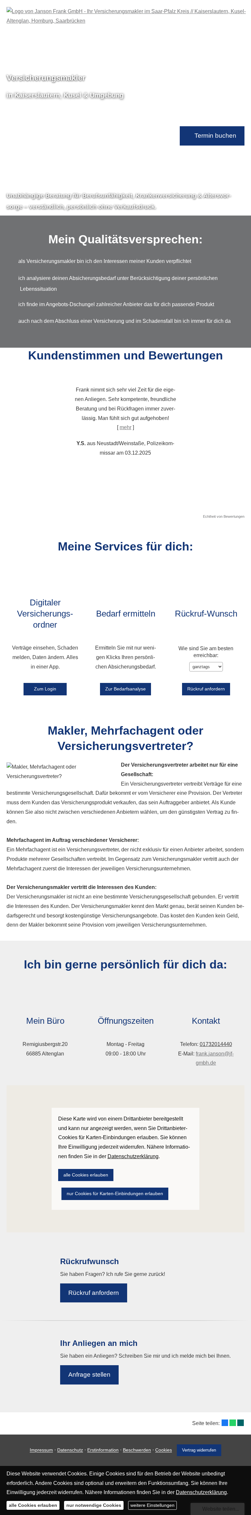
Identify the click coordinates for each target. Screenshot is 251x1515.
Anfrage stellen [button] (89, 1374)
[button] (65, 440)
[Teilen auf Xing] (240, 1422)
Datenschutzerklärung (201, 1492)
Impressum (41, 1450)
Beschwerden (137, 1450)
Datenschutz (70, 1450)
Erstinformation (103, 1450)
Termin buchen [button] (215, 135)
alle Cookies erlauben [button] (85, 1174)
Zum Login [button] (45, 688)
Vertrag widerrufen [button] (199, 1450)
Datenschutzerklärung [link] (133, 1156)
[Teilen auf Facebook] (225, 1422)
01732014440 (216, 1044)
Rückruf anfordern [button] (93, 1292)
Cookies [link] (163, 1450)
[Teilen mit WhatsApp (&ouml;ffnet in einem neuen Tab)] (232, 1422)
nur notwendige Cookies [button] (93, 1505)
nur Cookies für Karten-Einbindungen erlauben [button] (115, 1193)
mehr (125, 427)
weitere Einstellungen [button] (152, 1505)
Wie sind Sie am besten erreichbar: (205, 652)
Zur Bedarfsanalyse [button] (125, 688)
